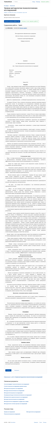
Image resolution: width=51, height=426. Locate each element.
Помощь (38, 1)
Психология (12, 5)
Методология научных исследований (13, 392)
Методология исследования (33, 411)
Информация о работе (23, 377)
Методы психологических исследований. (14, 399)
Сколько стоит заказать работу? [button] (30, 21)
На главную (6, 5)
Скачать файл (23, 28)
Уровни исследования (9, 411)
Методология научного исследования (13, 388)
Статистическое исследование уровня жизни (15, 386)
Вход (34, 1)
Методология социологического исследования (16, 397)
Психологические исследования (12, 414)
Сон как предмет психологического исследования (16, 384)
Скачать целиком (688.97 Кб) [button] (12, 21)
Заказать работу (45, 1)
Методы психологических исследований (14, 390)
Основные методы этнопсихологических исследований (18, 395)
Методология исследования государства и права (16, 401)
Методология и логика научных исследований (15, 403)
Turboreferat (13, 422)
